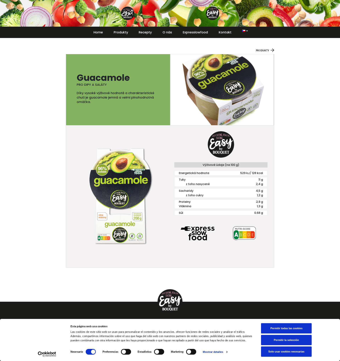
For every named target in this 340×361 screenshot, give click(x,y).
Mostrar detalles (213, 351)
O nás (167, 32)
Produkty (121, 32)
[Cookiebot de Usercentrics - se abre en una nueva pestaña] (47, 354)
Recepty (145, 32)
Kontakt (225, 32)
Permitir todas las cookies (286, 328)
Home (98, 32)
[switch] (126, 352)
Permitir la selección (286, 339)
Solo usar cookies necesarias (286, 351)
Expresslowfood (195, 32)
